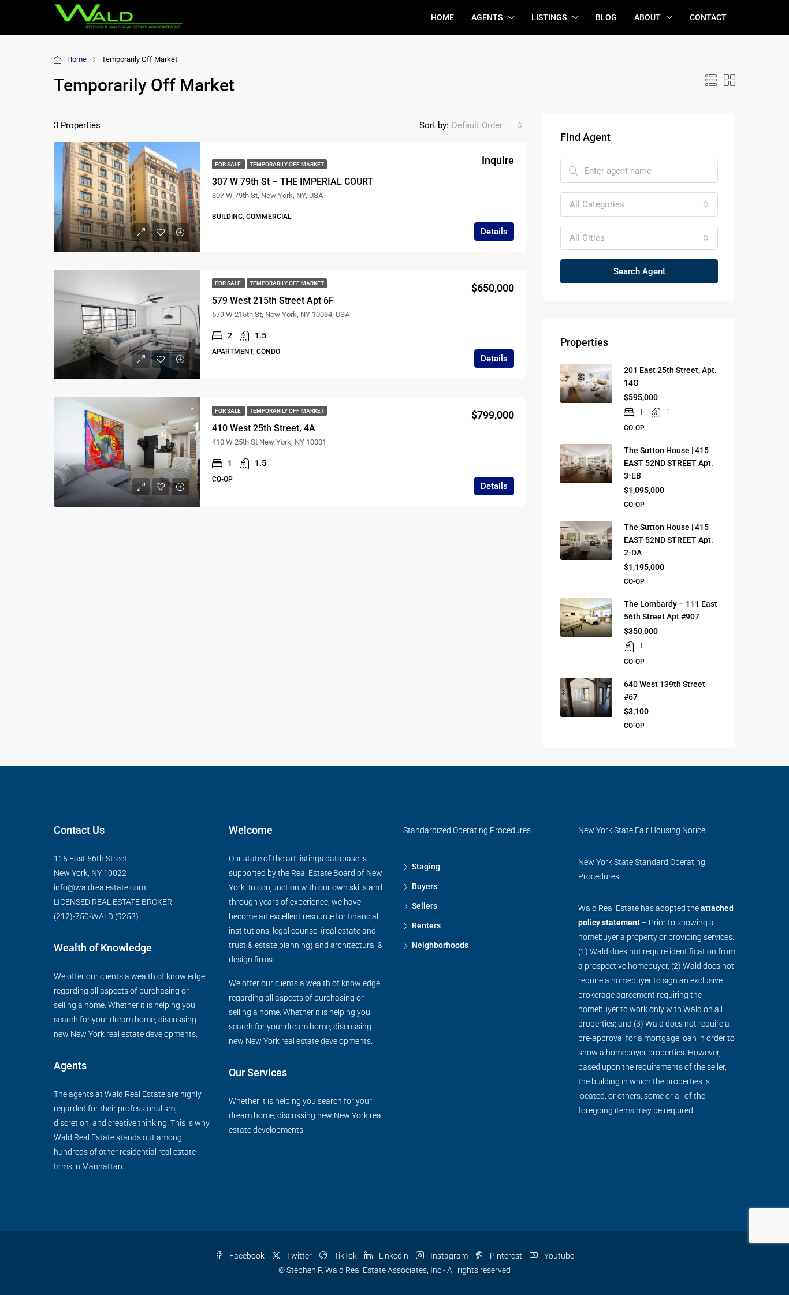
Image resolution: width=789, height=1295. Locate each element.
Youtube (558, 1255)
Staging (426, 866)
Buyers (424, 886)
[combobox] (487, 125)
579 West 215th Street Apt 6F (273, 300)
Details (494, 231)
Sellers (424, 905)
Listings (549, 17)
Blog (606, 17)
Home (442, 17)
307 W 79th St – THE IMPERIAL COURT (292, 181)
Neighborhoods (440, 945)
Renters (426, 925)
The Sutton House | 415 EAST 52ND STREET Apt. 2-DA (668, 540)
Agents (487, 17)
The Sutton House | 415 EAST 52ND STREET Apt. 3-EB (668, 463)
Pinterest (506, 1255)
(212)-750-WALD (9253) (96, 916)
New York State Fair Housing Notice (641, 830)
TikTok (345, 1255)
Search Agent (639, 271)
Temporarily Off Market (287, 164)
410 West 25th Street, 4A (263, 428)
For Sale (228, 164)
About (647, 17)
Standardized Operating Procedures (467, 830)
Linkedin (393, 1255)
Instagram (449, 1255)
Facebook (247, 1255)
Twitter (299, 1255)
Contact (708, 17)
